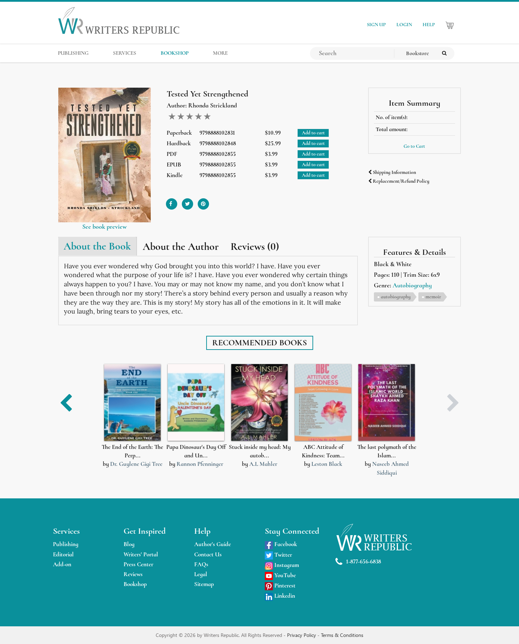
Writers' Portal (141, 554)
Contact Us (208, 554)
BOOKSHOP (175, 53)
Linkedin (284, 595)
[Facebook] (171, 201)
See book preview (104, 226)
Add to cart (313, 133)
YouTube (284, 575)
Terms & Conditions (342, 635)
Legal (200, 574)
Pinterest (284, 585)
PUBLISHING (73, 53)
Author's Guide (212, 544)
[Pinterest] (203, 201)
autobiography (396, 297)
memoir (433, 297)
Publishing (65, 544)
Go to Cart (414, 146)
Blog (129, 544)
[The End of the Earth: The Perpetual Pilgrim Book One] (132, 402)
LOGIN (404, 25)
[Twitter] (187, 201)
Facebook (285, 544)
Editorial (63, 554)
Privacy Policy (302, 635)
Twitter (282, 554)
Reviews (133, 574)
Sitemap (204, 584)
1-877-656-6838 (363, 561)
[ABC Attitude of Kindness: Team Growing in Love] (323, 402)
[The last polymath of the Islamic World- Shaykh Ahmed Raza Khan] (386, 402)
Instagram (286, 565)
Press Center (138, 564)
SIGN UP (376, 25)
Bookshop (135, 584)
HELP (429, 25)
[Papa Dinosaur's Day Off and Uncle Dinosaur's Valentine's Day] (196, 402)
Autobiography (412, 285)
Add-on (62, 564)
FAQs (201, 564)
